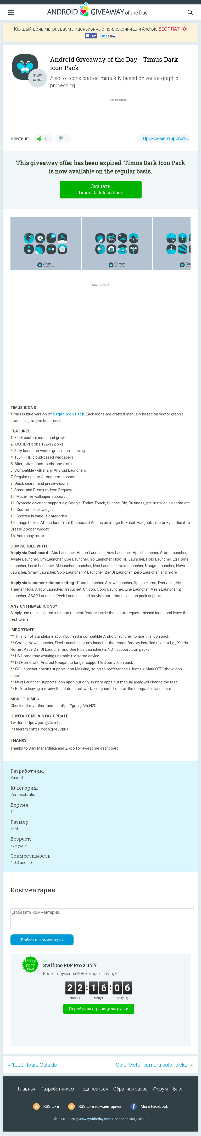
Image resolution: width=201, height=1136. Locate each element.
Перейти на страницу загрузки (98, 1008)
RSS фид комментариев (100, 1106)
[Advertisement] (121, 115)
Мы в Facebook (154, 1106)
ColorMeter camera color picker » (154, 1065)
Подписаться (93, 1089)
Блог (178, 1089)
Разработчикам (57, 1089)
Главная (26, 1089)
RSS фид (51, 1106)
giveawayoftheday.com (93, 1119)
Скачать (100, 189)
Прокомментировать (165, 138)
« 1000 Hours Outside (32, 1065)
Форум (160, 1089)
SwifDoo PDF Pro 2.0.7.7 (70, 965)
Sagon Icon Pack (68, 414)
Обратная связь (130, 1089)
